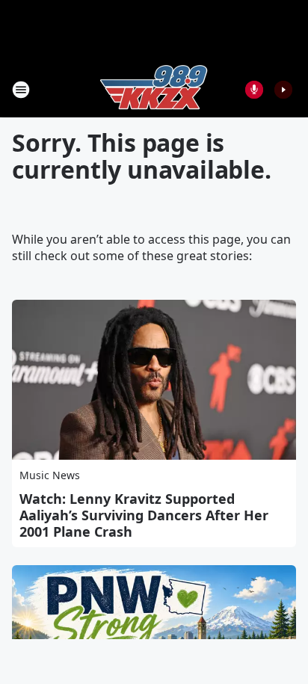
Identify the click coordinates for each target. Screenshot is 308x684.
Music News (49, 475)
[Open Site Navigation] (21, 90)
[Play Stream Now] (283, 90)
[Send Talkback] (254, 90)
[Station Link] (154, 89)
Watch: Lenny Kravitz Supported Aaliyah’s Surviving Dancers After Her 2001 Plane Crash (143, 515)
